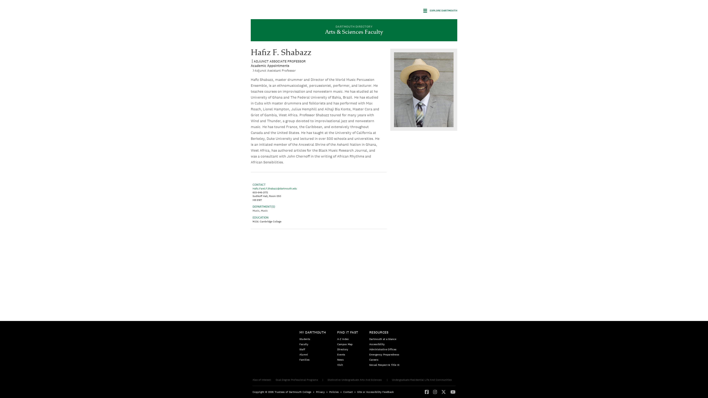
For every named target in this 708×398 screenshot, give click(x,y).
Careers (373, 359)
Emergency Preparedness (384, 354)
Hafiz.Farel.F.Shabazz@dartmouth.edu (275, 188)
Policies (334, 392)
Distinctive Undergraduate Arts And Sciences (355, 379)
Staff (302, 349)
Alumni (303, 354)
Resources (378, 332)
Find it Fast (347, 332)
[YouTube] (452, 391)
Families (304, 359)
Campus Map (345, 344)
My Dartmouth (312, 332)
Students (304, 339)
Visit (340, 364)
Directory (342, 349)
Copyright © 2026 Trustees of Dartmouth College (282, 392)
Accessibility (377, 344)
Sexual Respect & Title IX (384, 364)
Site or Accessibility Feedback (375, 392)
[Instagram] (435, 391)
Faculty (303, 344)
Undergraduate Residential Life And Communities (422, 379)
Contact (348, 392)
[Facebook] (427, 391)
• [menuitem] (313, 392)
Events (341, 354)
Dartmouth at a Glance (382, 339)
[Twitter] (443, 391)
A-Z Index (343, 339)
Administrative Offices (383, 349)
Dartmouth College (280, 10)
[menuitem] (313, 346)
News (340, 359)
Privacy (320, 392)
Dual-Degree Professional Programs (297, 379)
